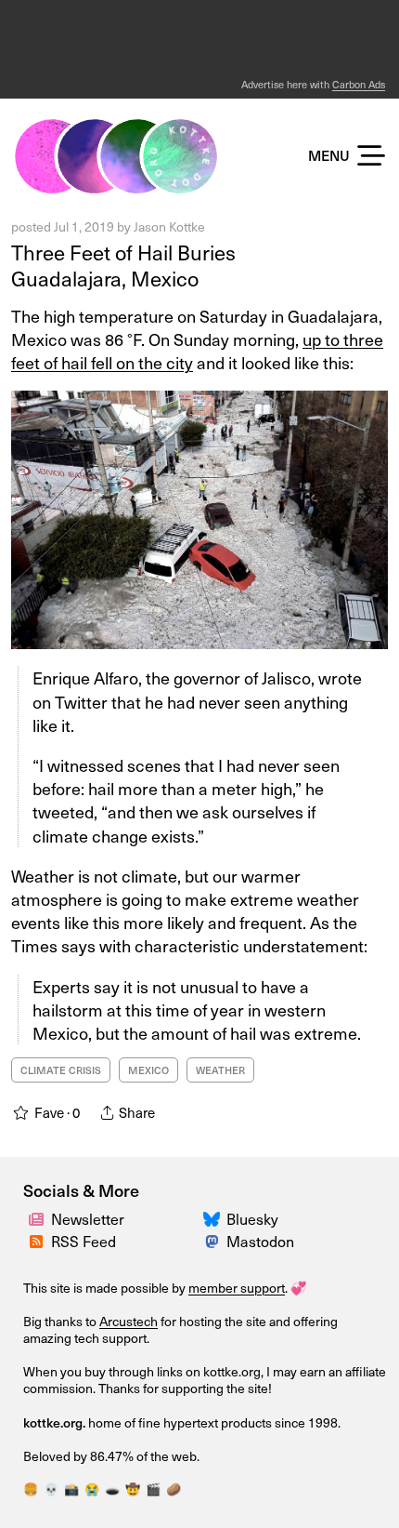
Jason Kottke (169, 226)
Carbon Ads (358, 84)
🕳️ (112, 1488)
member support (236, 1287)
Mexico (148, 1070)
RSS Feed (83, 1240)
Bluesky (252, 1218)
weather (220, 1070)
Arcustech (128, 1321)
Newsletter (87, 1218)
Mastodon (260, 1240)
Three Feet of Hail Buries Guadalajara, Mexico (123, 265)
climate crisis (60, 1070)
